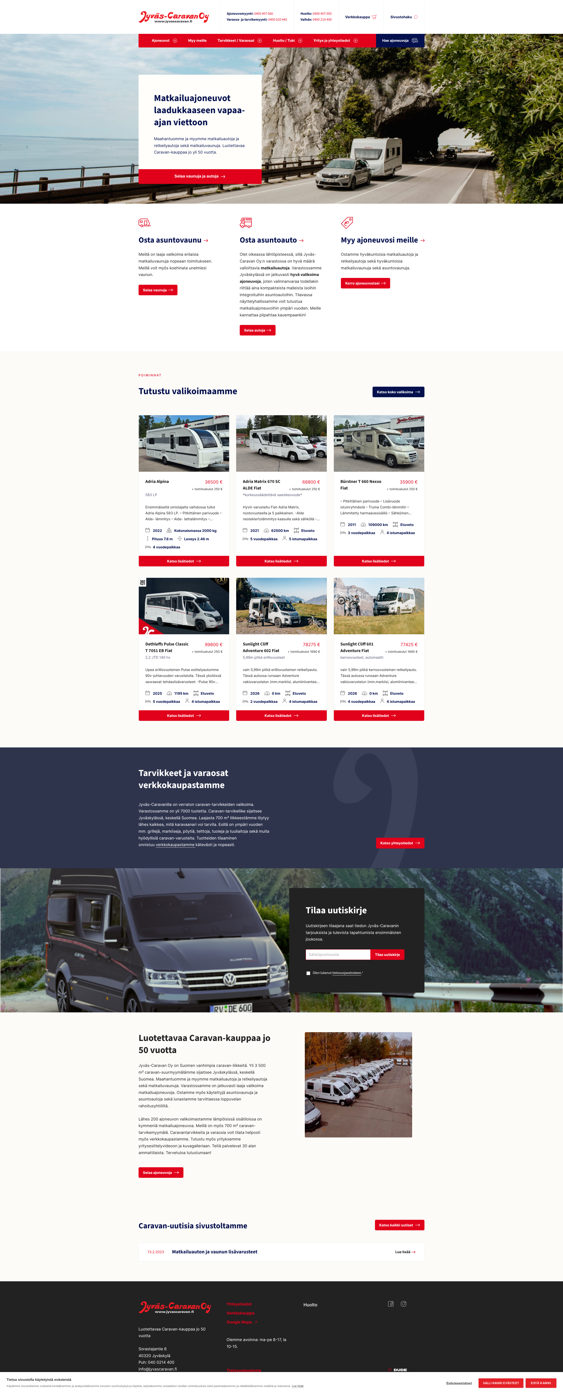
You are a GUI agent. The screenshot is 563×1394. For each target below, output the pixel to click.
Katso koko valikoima (395, 392)
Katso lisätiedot (181, 561)
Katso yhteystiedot (397, 843)
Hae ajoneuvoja (395, 40)
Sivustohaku (401, 17)
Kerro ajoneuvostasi (362, 283)
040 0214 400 (161, 1362)
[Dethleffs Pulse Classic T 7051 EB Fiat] (184, 606)
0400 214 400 (322, 19)
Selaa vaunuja (155, 290)
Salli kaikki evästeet (501, 1383)
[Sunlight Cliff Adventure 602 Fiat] (281, 606)
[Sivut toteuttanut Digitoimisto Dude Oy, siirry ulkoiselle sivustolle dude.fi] (397, 1370)
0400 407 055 (322, 13)
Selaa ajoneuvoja (158, 1172)
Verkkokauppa (357, 17)
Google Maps (240, 1322)
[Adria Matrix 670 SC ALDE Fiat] (281, 443)
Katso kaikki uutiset (396, 1225)
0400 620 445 (277, 19)
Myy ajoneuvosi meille (379, 240)
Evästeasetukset (459, 1383)
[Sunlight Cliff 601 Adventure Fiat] (379, 606)
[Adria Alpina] (184, 443)
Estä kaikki (541, 1383)
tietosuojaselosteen (346, 973)
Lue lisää (297, 1386)
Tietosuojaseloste (244, 1370)
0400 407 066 (263, 13)
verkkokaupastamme (176, 845)
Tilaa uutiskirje (387, 954)
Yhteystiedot (239, 1304)
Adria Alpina (157, 482)
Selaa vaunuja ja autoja (196, 176)
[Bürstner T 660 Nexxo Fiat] (379, 443)
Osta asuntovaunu (170, 240)
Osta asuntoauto (268, 240)
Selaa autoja (254, 330)
